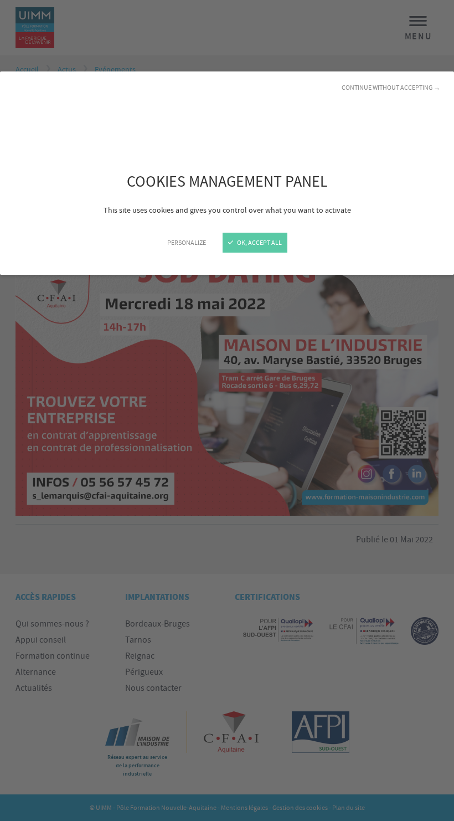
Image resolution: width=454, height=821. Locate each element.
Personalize (186, 242)
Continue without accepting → (391, 87)
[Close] (227, 410)
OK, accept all (259, 242)
